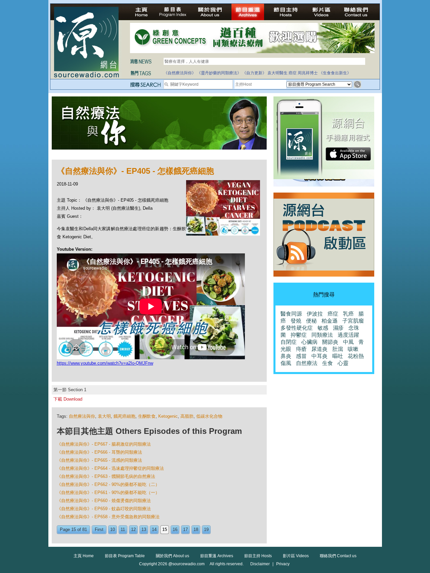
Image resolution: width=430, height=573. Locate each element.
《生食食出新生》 (335, 73)
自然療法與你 (82, 416)
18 (196, 529)
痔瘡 (301, 349)
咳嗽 (353, 349)
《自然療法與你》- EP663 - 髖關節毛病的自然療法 (106, 476)
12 (133, 529)
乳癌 (348, 314)
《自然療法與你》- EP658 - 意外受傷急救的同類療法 (108, 516)
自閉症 (289, 342)
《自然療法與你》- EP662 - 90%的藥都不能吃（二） (108, 484)
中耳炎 (319, 356)
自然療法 (306, 363)
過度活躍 (348, 335)
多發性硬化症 (297, 328)
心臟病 (309, 342)
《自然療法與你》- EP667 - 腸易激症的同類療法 (104, 444)
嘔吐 (337, 356)
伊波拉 (315, 314)
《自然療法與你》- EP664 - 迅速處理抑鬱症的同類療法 (110, 468)
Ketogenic (168, 416)
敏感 (322, 328)
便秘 (311, 321)
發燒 (296, 321)
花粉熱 (356, 356)
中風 (348, 342)
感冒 (301, 356)
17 (185, 529)
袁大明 (104, 416)
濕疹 (338, 328)
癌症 (293, 73)
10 (112, 529)
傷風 (286, 363)
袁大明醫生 (277, 73)
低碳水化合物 (209, 416)
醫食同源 (291, 314)
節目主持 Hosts (258, 556)
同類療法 (322, 335)
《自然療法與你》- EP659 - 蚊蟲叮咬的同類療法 (104, 508)
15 (164, 529)
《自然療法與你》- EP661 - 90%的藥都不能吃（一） (108, 492)
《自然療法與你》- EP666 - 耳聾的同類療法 (99, 452)
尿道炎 (319, 349)
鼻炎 (286, 356)
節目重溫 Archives (216, 556)
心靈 (343, 363)
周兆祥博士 (308, 73)
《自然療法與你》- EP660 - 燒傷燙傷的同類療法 (104, 500)
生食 (327, 363)
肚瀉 (337, 349)
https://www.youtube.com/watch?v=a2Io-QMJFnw (105, 363)
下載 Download (67, 399)
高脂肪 (187, 416)
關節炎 (330, 342)
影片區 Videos (296, 556)
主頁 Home (84, 556)
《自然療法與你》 (180, 73)
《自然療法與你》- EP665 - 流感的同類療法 (99, 460)
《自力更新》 (254, 73)
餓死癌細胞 (124, 416)
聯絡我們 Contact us (338, 556)
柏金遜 (329, 321)
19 (206, 529)
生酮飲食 (147, 416)
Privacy (283, 564)
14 (154, 529)
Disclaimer (260, 564)
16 (175, 529)
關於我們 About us (172, 556)
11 (123, 529)
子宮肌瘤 (353, 321)
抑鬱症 (299, 335)
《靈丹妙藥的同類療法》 (219, 73)
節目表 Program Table (125, 556)
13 (143, 529)
